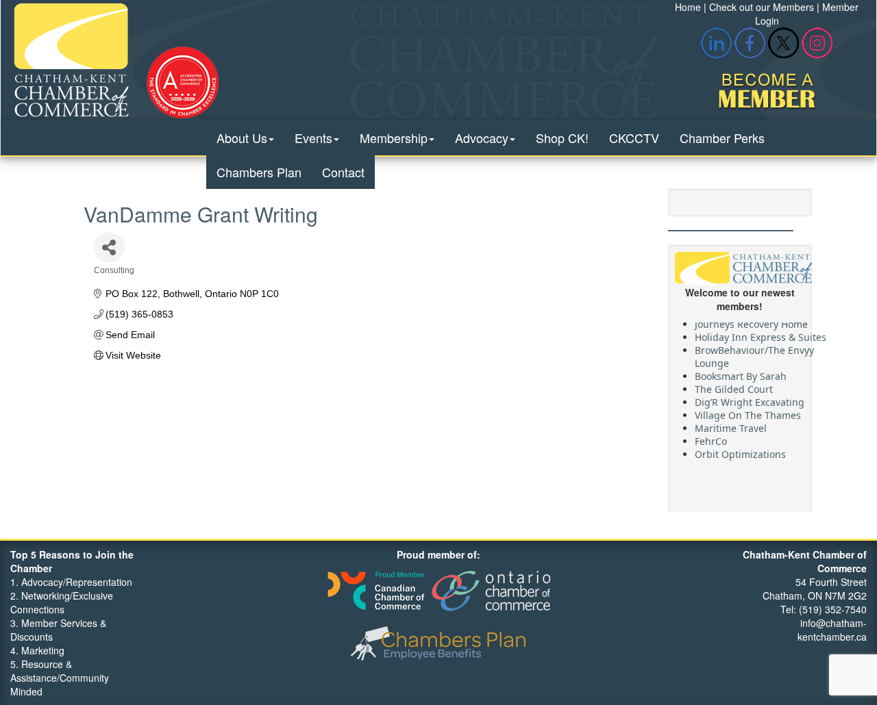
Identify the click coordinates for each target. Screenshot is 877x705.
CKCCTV (634, 137)
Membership (394, 137)
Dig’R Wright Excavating (749, 398)
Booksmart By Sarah (741, 372)
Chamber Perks (722, 137)
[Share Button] (109, 247)
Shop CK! (562, 137)
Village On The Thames (748, 411)
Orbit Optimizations (740, 450)
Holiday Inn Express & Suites (760, 333)
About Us (242, 137)
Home (688, 7)
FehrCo (711, 437)
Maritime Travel (731, 424)
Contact (343, 172)
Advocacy (481, 137)
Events (313, 137)
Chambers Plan (259, 172)
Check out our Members (761, 7)
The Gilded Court (734, 385)
